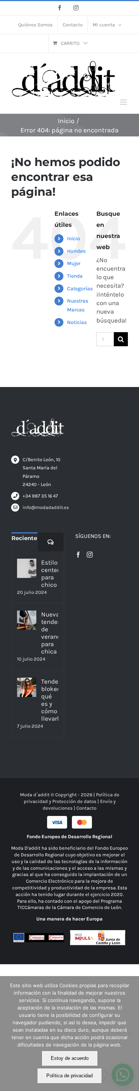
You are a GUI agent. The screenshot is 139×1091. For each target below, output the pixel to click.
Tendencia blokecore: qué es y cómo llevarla (49, 700)
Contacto (86, 808)
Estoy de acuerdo (70, 1058)
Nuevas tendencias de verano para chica (49, 633)
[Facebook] (78, 555)
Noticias (77, 322)
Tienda (75, 276)
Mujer (73, 263)
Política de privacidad (69, 1075)
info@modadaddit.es (43, 507)
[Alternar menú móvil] (124, 102)
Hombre (76, 251)
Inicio (73, 238)
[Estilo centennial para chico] (26, 568)
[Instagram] (90, 555)
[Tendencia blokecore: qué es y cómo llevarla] (26, 687)
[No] (129, 1033)
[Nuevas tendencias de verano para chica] (26, 620)
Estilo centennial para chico (49, 573)
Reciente (24, 538)
